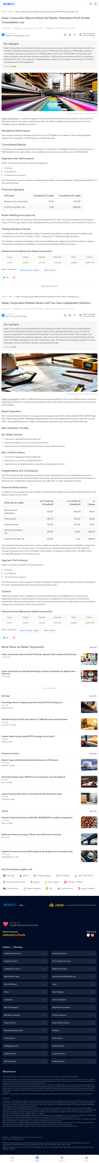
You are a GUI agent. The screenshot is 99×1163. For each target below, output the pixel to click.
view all (93, 647)
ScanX (4, 12)
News (11, 12)
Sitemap (18, 947)
